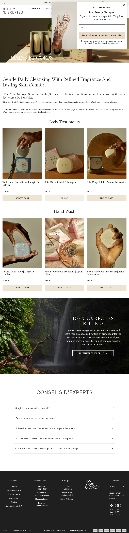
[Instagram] (118, 505)
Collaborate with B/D (13, 506)
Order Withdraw (67, 499)
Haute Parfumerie (14, 490)
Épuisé (64, 198)
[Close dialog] (124, 5)
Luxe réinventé (48, 2)
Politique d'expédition (41, 487)
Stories (14, 502)
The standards (14, 494)
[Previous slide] (4, 2)
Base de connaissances (42, 504)
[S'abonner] (123, 486)
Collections (14, 498)
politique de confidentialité (67, 494)
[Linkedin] (111, 512)
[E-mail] (118, 512)
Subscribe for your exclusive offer (102, 35)
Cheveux (34, 8)
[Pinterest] (111, 505)
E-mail (112, 486)
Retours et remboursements (42, 494)
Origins (14, 486)
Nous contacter (41, 499)
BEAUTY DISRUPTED (59, 531)
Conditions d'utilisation (67, 487)
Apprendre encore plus (91, 353)
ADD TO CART (22, 198)
